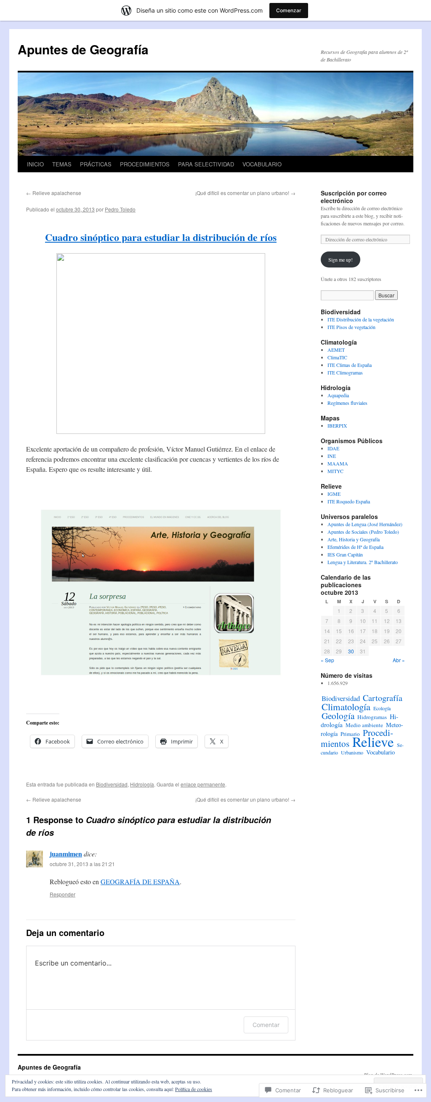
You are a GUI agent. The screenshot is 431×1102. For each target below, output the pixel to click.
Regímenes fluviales (347, 402)
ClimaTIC (337, 357)
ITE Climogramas (345, 372)
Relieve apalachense (53, 192)
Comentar (266, 1024)
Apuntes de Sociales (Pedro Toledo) (363, 531)
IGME (334, 493)
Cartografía (382, 697)
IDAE (333, 448)
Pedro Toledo (120, 209)
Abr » (399, 659)
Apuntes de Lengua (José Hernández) (364, 524)
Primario (350, 734)
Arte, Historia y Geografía (353, 539)
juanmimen (66, 854)
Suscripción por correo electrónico (354, 197)
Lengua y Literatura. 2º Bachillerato (362, 562)
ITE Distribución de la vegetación (360, 319)
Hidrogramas (372, 717)
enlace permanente (203, 784)
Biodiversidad (112, 784)
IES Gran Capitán (345, 554)
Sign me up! (340, 259)
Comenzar (288, 10)
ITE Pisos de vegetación (351, 327)
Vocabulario (380, 752)
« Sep (327, 659)
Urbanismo (352, 752)
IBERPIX (337, 425)
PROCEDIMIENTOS (145, 164)
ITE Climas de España (349, 364)
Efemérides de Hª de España (355, 546)
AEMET (336, 349)
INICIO (35, 164)
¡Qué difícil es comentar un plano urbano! (245, 192)
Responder (62, 894)
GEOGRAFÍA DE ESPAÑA (140, 881)
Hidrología (142, 784)
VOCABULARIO (262, 164)
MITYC (335, 471)
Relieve (373, 741)
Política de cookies (193, 1089)
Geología (338, 715)
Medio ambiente (364, 725)
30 (351, 651)
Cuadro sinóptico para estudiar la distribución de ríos (161, 237)
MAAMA (337, 463)
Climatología (346, 706)
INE (331, 455)
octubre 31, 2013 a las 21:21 (82, 863)
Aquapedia (338, 395)
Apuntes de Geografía (83, 49)
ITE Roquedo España (348, 501)
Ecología (382, 708)
